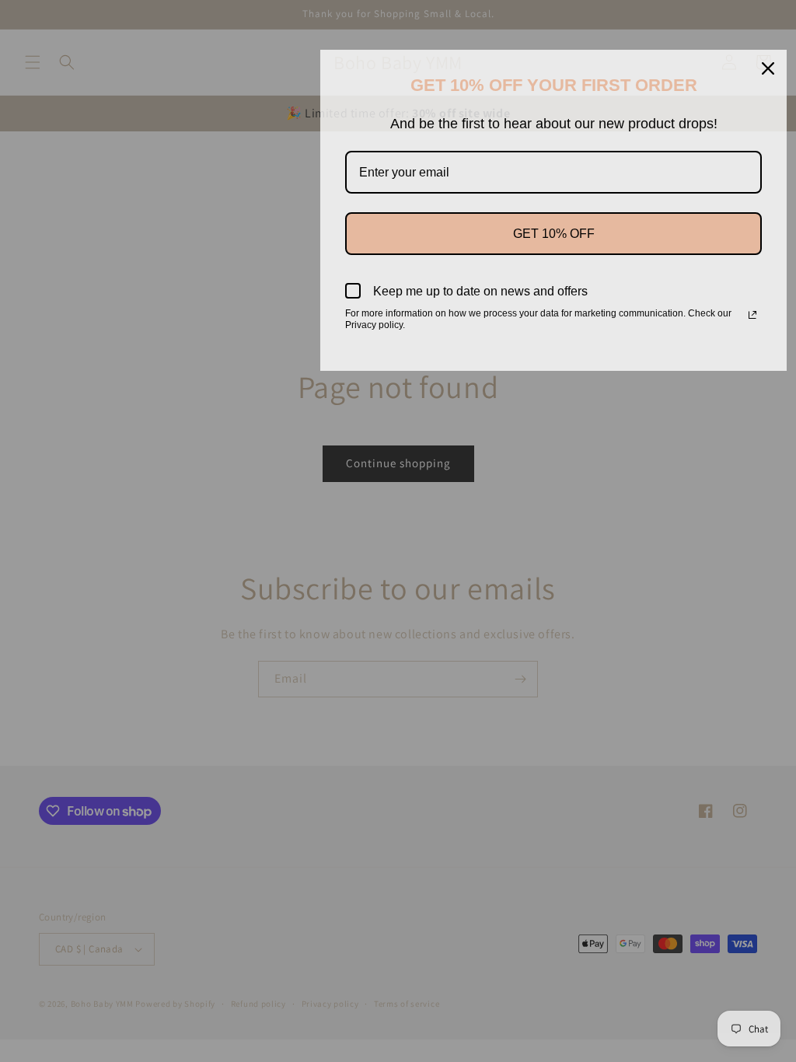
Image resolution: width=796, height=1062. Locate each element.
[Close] (768, 68)
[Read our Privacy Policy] (752, 315)
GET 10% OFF (554, 233)
